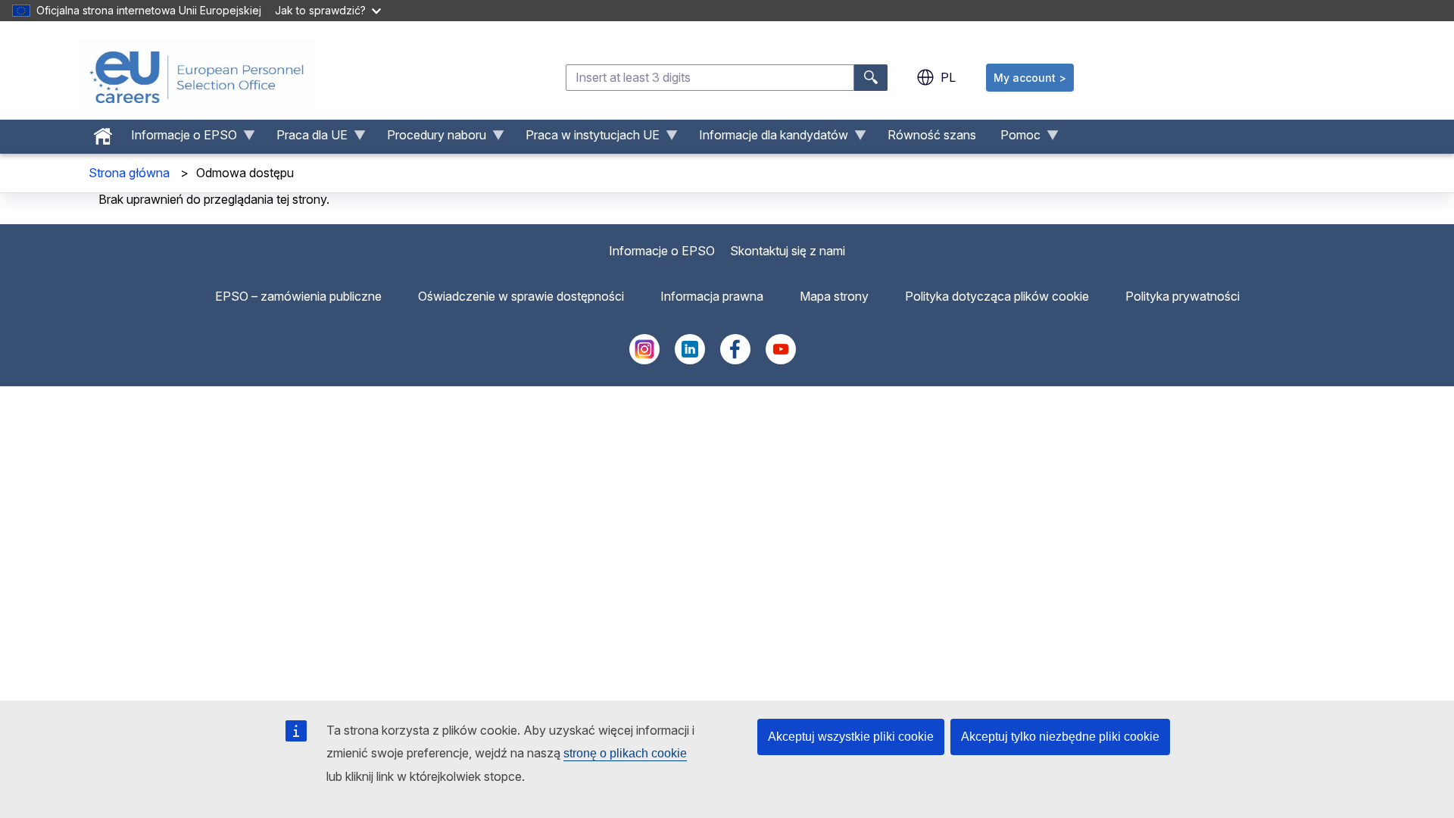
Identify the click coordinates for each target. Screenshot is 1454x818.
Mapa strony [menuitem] (834, 296)
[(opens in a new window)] (644, 359)
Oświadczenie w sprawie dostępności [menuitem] (521, 296)
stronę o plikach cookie (625, 753)
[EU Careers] (197, 77)
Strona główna (129, 173)
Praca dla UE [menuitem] (306, 138)
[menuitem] (103, 132)
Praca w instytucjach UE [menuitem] (586, 138)
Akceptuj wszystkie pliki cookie (851, 736)
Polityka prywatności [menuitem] (1182, 296)
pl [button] (948, 77)
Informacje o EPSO (662, 250)
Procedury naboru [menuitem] (430, 138)
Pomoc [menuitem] (1014, 138)
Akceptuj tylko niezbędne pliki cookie (1060, 736)
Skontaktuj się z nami (787, 250)
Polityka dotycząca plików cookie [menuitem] (997, 296)
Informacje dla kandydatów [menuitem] (767, 138)
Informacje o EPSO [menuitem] (178, 138)
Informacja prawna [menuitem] (711, 296)
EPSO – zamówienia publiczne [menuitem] (298, 296)
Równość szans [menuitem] (932, 134)
